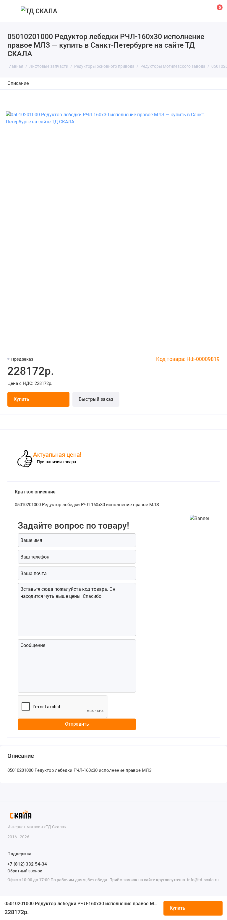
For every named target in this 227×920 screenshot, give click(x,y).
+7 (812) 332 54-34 (27, 864)
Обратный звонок (24, 871)
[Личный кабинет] (201, 10)
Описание (18, 83)
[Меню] (11, 11)
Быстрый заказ (96, 399)
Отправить (77, 724)
